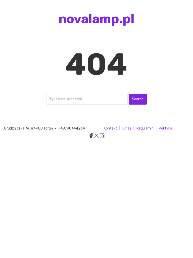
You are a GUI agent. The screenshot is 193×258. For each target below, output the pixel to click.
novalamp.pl (96, 18)
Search (137, 99)
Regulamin (145, 128)
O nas (126, 128)
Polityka (165, 128)
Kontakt (110, 128)
